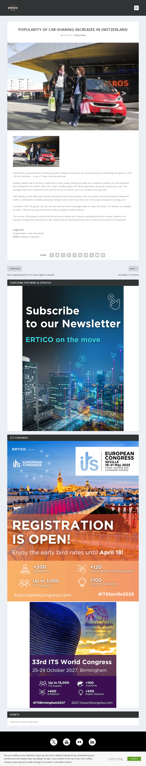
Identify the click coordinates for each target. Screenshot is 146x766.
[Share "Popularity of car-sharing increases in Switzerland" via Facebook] (52, 255)
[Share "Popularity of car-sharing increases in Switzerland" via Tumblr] (69, 255)
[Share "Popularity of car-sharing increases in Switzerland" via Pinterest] (74, 255)
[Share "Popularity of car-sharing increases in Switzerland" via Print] (103, 255)
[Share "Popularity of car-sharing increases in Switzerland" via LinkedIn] (80, 255)
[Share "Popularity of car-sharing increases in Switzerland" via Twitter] (57, 255)
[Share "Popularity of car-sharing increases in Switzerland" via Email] (97, 255)
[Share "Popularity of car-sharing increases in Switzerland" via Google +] (63, 255)
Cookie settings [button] (115, 758)
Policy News (80, 35)
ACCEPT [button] (134, 758)
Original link (18, 229)
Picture (16, 236)
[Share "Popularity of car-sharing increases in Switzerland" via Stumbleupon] (92, 255)
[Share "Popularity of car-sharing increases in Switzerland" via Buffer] (86, 255)
